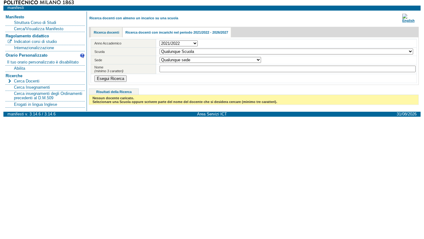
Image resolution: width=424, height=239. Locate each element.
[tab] (106, 32)
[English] (408, 20)
